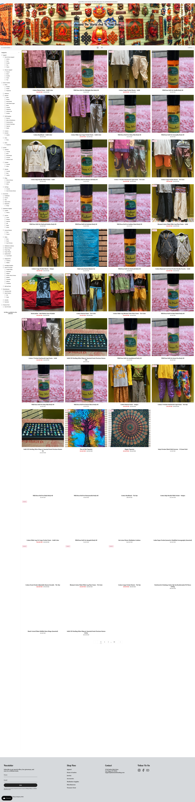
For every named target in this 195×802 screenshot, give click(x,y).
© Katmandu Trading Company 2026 (14, 796)
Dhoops (8, 219)
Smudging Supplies (9, 265)
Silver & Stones (9, 180)
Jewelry (4, 147)
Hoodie (7, 63)
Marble (7, 88)
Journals (6, 133)
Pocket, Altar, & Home (11, 275)
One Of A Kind (8, 306)
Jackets (8, 59)
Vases (6, 137)
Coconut (8, 157)
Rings (6, 178)
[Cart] (190, 5)
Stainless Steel (9, 159)
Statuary (6, 95)
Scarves (6, 197)
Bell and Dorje (8, 286)
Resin (7, 105)
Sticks (7, 227)
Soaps (7, 297)
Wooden (8, 86)
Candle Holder (9, 269)
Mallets (8, 262)
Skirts (7, 73)
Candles (6, 210)
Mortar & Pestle (8, 247)
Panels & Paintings (10, 124)
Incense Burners (8, 230)
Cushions (8, 260)
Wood (7, 241)
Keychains (8, 271)
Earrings (6, 186)
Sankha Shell (7, 253)
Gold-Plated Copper (10, 103)
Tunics (7, 67)
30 (114, 642)
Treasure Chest (6, 304)
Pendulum (8, 283)
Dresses (8, 71)
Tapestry (8, 126)
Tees (7, 65)
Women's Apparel (8, 69)
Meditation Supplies (7, 208)
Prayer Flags (7, 249)
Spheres (8, 281)
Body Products (8, 293)
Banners (8, 118)
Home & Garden (6, 82)
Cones (7, 217)
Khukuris (7, 93)
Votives (8, 212)
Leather (8, 135)
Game (6, 142)
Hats (6, 199)
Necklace (7, 149)
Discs (7, 232)
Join (20, 785)
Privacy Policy (29, 788)
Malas (6, 237)
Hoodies (8, 75)
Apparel (4, 55)
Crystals (8, 107)
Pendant (6, 162)
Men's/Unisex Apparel (9, 57)
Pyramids (8, 279)
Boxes (6, 84)
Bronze (7, 99)
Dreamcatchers (9, 122)
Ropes (7, 225)
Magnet (8, 273)
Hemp (7, 205)
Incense (6, 215)
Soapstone (8, 90)
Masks (7, 128)
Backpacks (7, 203)
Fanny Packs (7, 201)
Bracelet (6, 169)
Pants (7, 61)
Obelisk (8, 277)
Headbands (7, 195)
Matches (8, 221)
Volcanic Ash (9, 111)
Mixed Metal (9, 101)
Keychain (7, 302)
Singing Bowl (8, 258)
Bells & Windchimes (10, 120)
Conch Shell (9, 255)
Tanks (7, 77)
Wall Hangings (8, 116)
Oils (7, 223)
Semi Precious (9, 243)
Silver (7, 166)
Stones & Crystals (8, 267)
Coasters (6, 131)
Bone (7, 153)
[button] (83, 5)
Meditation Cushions (9, 245)
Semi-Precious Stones (11, 190)
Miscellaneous (6, 289)
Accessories (5, 193)
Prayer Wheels (8, 251)
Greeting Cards (8, 291)
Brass (7, 97)
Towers (8, 234)
